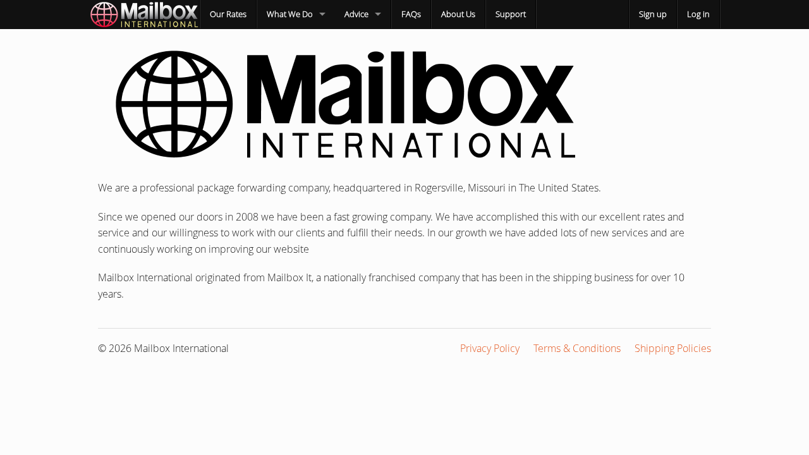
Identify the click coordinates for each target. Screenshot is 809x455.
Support (511, 14)
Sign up (653, 14)
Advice (356, 14)
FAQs (411, 14)
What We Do (290, 14)
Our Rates (228, 14)
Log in (698, 14)
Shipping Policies (673, 348)
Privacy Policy (490, 348)
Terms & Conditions (577, 348)
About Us (458, 14)
